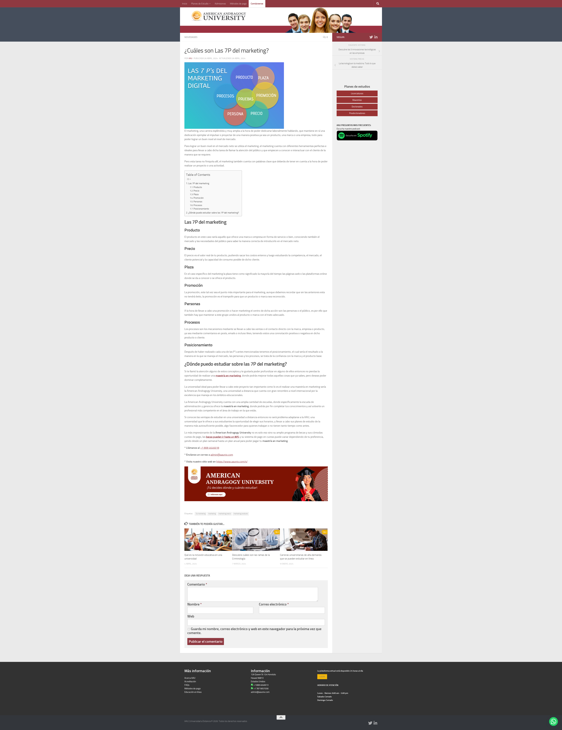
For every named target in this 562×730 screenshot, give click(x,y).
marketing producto (241, 514)
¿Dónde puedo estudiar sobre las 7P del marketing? (213, 212)
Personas (197, 201)
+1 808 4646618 (209, 447)
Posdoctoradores (357, 113)
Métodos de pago (238, 3)
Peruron (188, 695)
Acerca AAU (189, 678)
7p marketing (200, 514)
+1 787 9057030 (260, 688)
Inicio (184, 3)
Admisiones (220, 3)
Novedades (190, 37)
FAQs (186, 685)
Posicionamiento (201, 208)
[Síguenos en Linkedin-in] (376, 37)
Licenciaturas (357, 93)
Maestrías (357, 100)
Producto (197, 187)
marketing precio (225, 514)
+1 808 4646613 (260, 685)
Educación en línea (193, 692)
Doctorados (357, 106)
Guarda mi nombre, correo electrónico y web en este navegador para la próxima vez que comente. (254, 631)
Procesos (197, 205)
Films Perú (189, 699)
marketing (212, 514)
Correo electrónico (274, 604)
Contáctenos (257, 3)
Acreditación (190, 681)
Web (190, 616)
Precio (196, 190)
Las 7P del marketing (198, 183)
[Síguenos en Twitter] (371, 37)
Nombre (194, 604)
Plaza (196, 194)
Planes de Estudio (199, 3)
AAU (190, 58)
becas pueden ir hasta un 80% (222, 436)
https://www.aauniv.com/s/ (231, 461)
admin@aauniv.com (221, 454)
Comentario (197, 584)
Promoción (198, 198)
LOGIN (322, 676)
